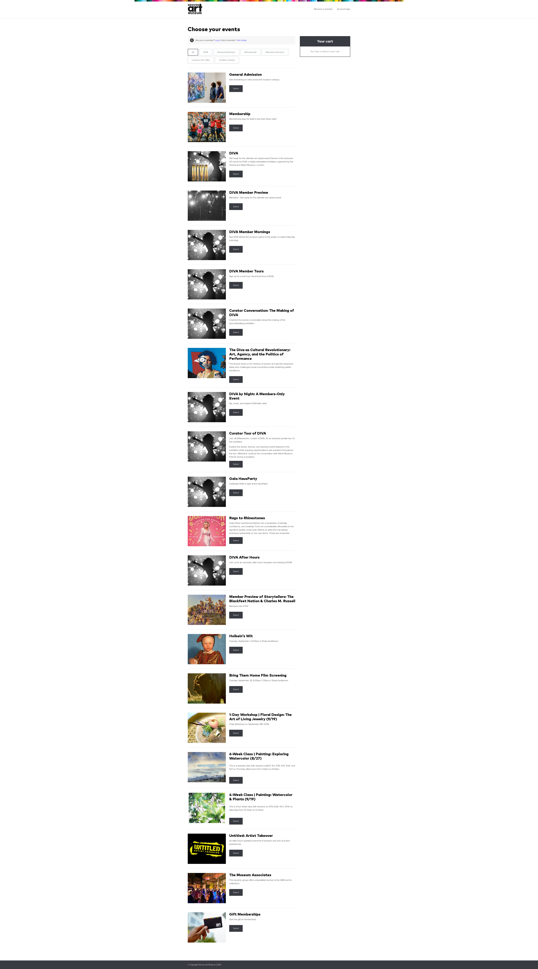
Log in (218, 40)
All (193, 52)
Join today (242, 40)
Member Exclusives (275, 52)
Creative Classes (227, 60)
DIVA (205, 52)
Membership (250, 52)
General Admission (226, 52)
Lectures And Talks (201, 60)
